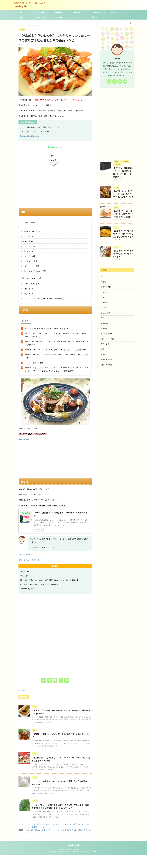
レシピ (23, 690)
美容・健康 (58, 12)
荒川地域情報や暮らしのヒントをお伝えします (73, 849)
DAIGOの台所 (23, 439)
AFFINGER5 (94, 852)
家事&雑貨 (76, 12)
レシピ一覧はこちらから (29, 136)
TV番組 (113, 12)
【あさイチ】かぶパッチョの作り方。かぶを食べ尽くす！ (123, 253)
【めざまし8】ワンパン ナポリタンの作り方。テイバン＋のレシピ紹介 (123, 214)
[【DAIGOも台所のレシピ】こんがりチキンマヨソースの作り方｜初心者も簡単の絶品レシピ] (61, 680)
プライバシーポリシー (76, 17)
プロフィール (40, 17)
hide (60, 147)
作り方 (53, 160)
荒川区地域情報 (40, 12)
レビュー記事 (95, 12)
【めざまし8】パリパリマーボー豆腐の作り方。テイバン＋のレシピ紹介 (123, 194)
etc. (21, 17)
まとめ (53, 164)
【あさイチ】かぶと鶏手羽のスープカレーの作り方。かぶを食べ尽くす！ (123, 234)
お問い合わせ (95, 17)
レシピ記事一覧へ (25, 554)
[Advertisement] (55, 190)
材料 (52, 156)
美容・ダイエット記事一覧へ (29, 560)
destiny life (22, 6)
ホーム (22, 12)
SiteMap (58, 17)
